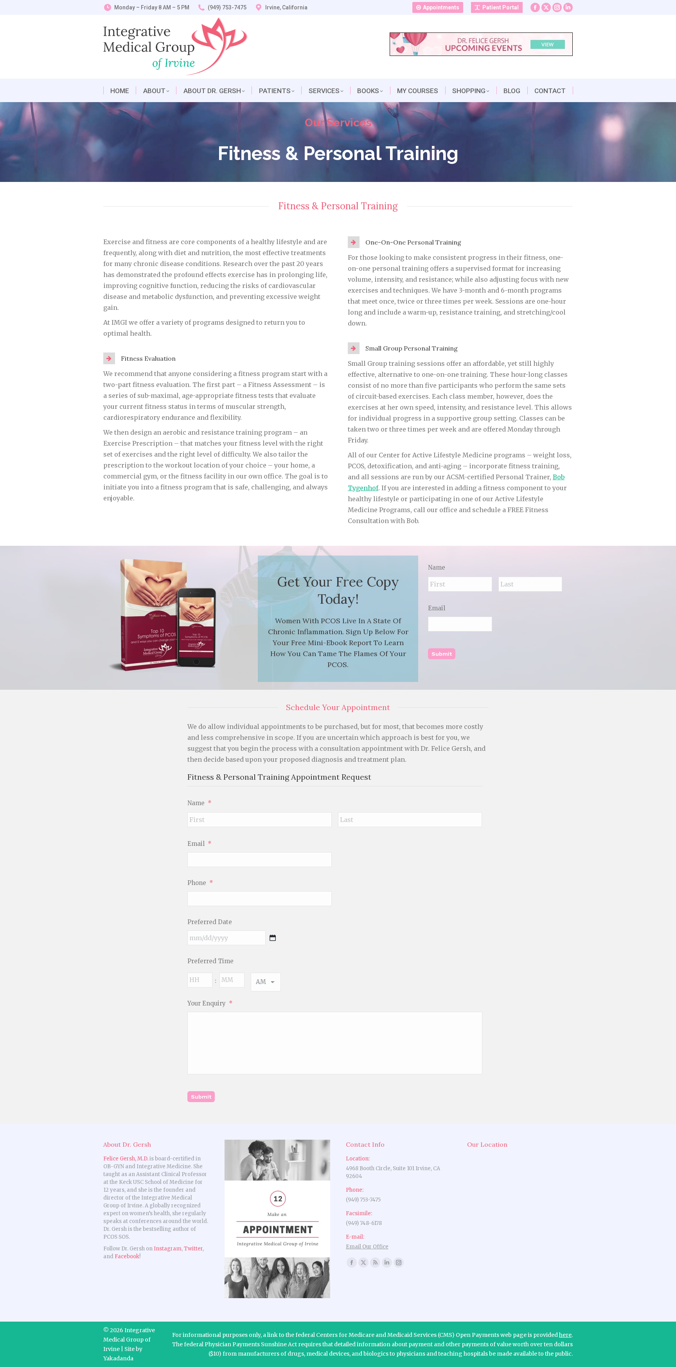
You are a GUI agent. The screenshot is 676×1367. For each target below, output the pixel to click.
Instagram (168, 1248)
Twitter (193, 1248)
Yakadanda (118, 1358)
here (565, 1334)
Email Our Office (367, 1246)
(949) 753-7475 (227, 7)
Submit (441, 654)
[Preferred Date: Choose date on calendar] (273, 938)
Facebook (127, 1256)
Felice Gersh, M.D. (125, 1158)
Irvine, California (286, 7)
